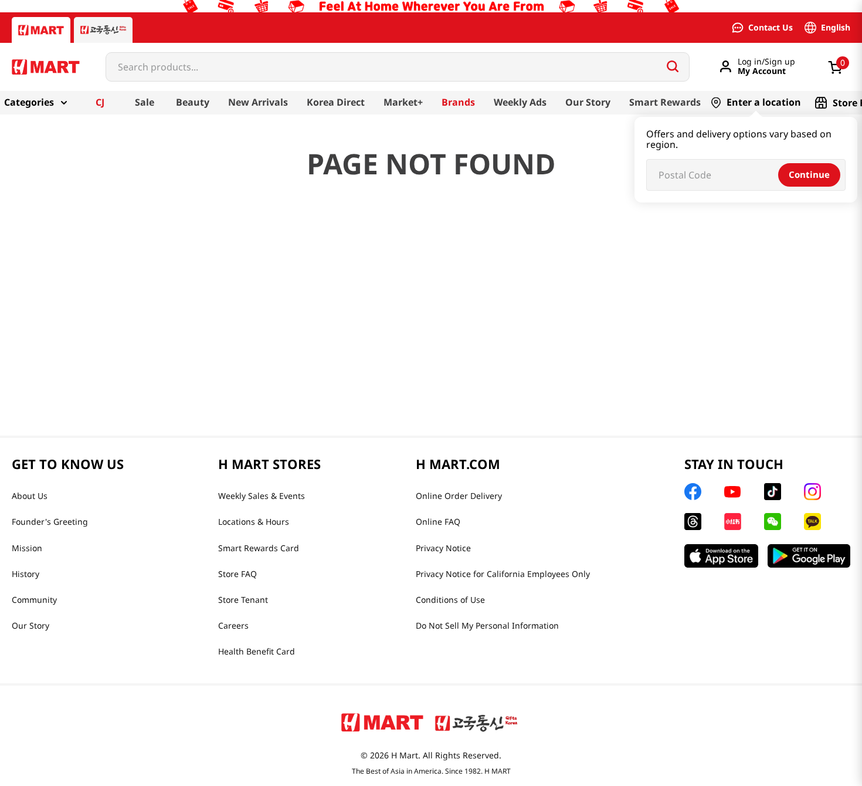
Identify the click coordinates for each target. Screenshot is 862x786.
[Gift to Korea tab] (103, 30)
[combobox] (398, 67)
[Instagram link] (812, 491)
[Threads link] (692, 521)
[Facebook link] (692, 491)
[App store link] (721, 556)
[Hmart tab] (41, 30)
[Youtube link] (732, 492)
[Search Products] (673, 66)
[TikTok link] (772, 491)
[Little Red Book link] (732, 521)
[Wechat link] (772, 521)
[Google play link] (809, 556)
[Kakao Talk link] (812, 521)
